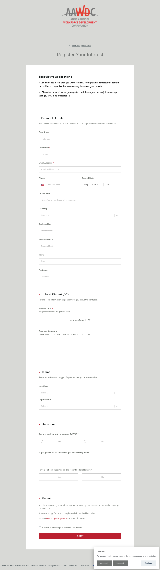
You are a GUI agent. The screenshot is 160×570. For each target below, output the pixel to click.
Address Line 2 (46, 239)
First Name (44, 132)
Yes (59, 441)
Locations (43, 386)
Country (43, 209)
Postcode (43, 270)
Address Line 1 (45, 224)
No (102, 441)
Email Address (45, 163)
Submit (80, 536)
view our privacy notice (56, 518)
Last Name (44, 147)
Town (41, 255)
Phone (42, 178)
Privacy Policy (70, 566)
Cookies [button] (85, 566)
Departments (45, 399)
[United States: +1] (42, 185)
